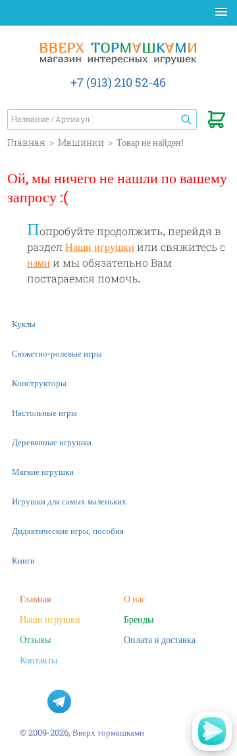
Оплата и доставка (160, 639)
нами (38, 262)
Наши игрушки (99, 247)
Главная (35, 598)
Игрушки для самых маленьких (69, 501)
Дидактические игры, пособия (68, 531)
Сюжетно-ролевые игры (57, 353)
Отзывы (35, 639)
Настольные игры (44, 412)
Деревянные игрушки (52, 442)
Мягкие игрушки (43, 472)
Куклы (24, 324)
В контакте (31, 701)
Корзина (216, 122)
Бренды (138, 619)
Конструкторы (39, 383)
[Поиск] (186, 119)
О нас (134, 598)
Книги (23, 560)
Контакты (38, 660)
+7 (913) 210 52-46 (118, 82)
